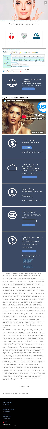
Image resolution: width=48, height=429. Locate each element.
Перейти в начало (6, 418)
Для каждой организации (28, 267)
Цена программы (26, 147)
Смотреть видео (6, 404)
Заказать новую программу (29, 251)
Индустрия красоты (27, 262)
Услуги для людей (26, 266)
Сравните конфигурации (28, 88)
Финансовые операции (27, 260)
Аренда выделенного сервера (29, 177)
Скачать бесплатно (27, 196)
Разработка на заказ (6, 416)
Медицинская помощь (27, 261)
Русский (5, 422)
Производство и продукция (28, 259)
